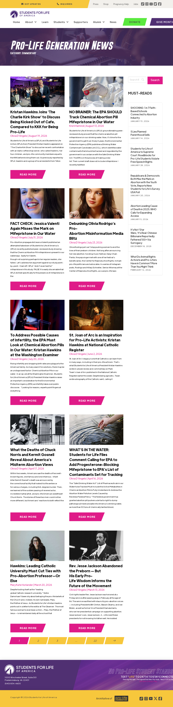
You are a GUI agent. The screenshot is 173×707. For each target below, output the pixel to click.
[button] (64, 4)
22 (95, 640)
